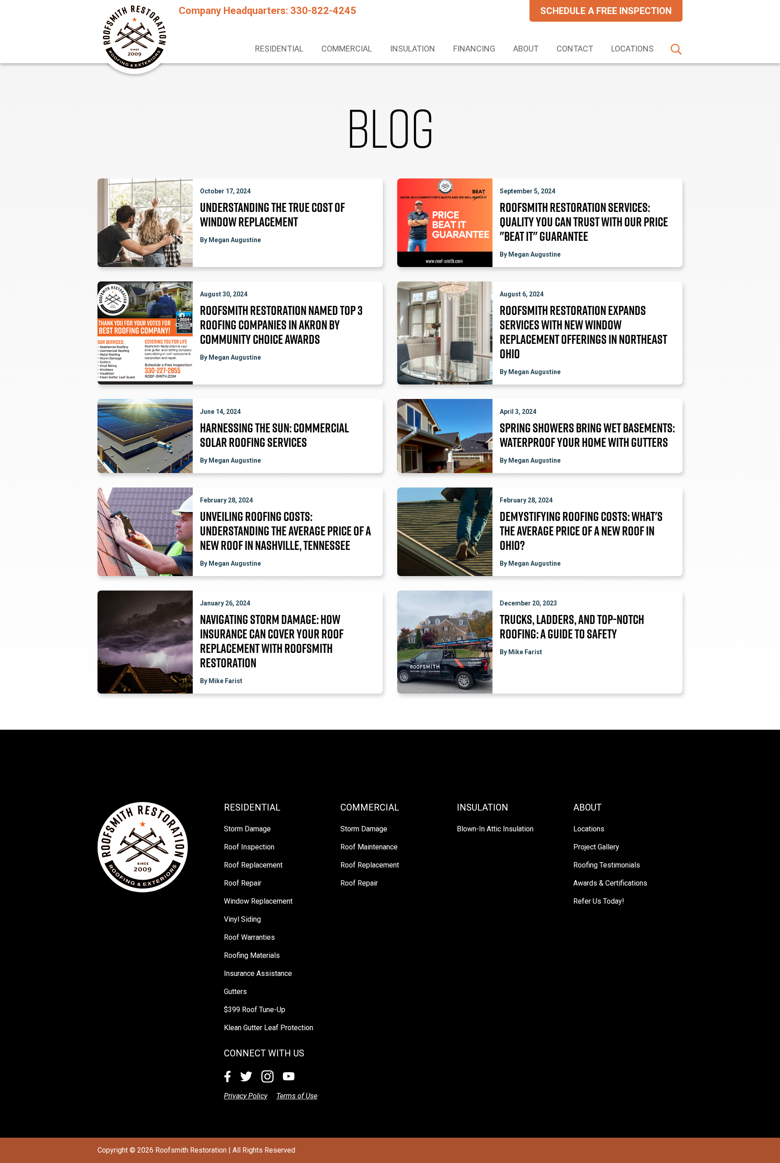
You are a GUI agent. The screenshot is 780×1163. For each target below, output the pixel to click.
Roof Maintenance (369, 847)
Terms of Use (296, 1096)
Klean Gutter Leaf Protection (268, 1027)
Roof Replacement (253, 865)
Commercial (346, 48)
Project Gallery (596, 847)
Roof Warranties (249, 937)
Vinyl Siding (242, 919)
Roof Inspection (249, 847)
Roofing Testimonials (606, 865)
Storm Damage (247, 829)
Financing (474, 48)
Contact (575, 48)
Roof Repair (242, 883)
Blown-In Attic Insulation (495, 829)
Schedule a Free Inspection (606, 10)
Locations (632, 48)
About (526, 48)
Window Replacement (258, 901)
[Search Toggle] (676, 49)
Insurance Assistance (258, 973)
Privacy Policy (245, 1096)
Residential (279, 48)
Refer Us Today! (598, 901)
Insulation (412, 48)
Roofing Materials (252, 955)
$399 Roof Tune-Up (254, 1009)
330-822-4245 (323, 10)
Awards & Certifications (610, 883)
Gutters (235, 991)
